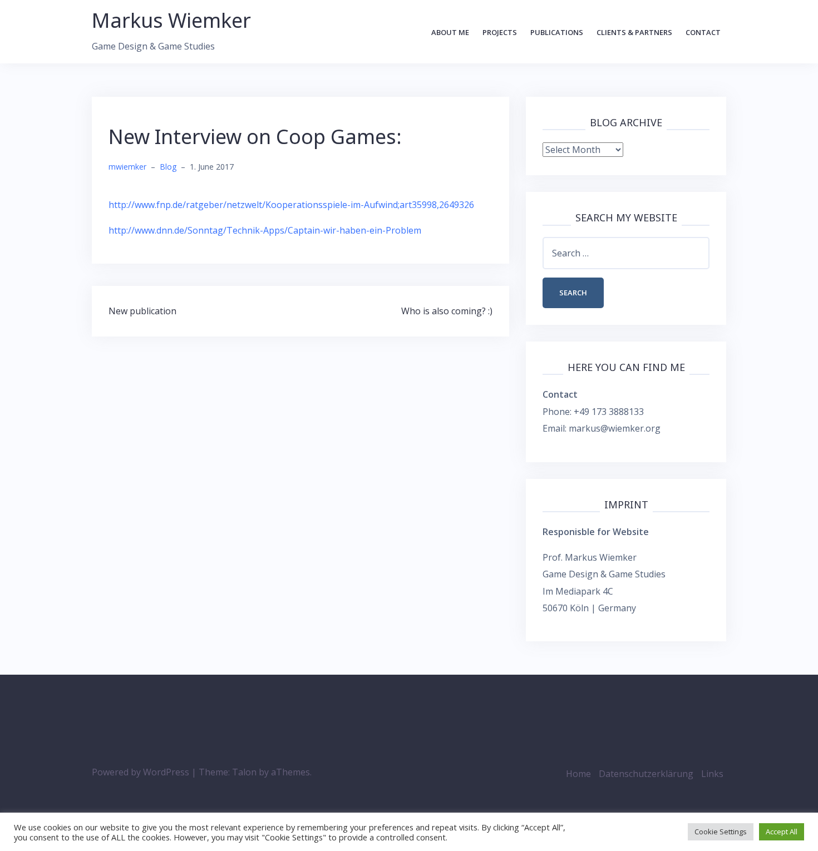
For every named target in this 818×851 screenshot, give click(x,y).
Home (578, 774)
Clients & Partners (634, 32)
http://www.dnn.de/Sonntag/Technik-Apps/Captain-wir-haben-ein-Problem (265, 230)
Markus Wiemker (171, 20)
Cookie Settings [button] (720, 832)
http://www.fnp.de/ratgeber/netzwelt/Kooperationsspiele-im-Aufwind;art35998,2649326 (291, 205)
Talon (244, 772)
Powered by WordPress (140, 772)
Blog (168, 166)
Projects (499, 32)
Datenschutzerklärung (646, 774)
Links (712, 774)
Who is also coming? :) (446, 311)
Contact (703, 32)
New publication (142, 311)
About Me (450, 32)
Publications (556, 32)
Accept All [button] (781, 832)
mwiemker (127, 166)
